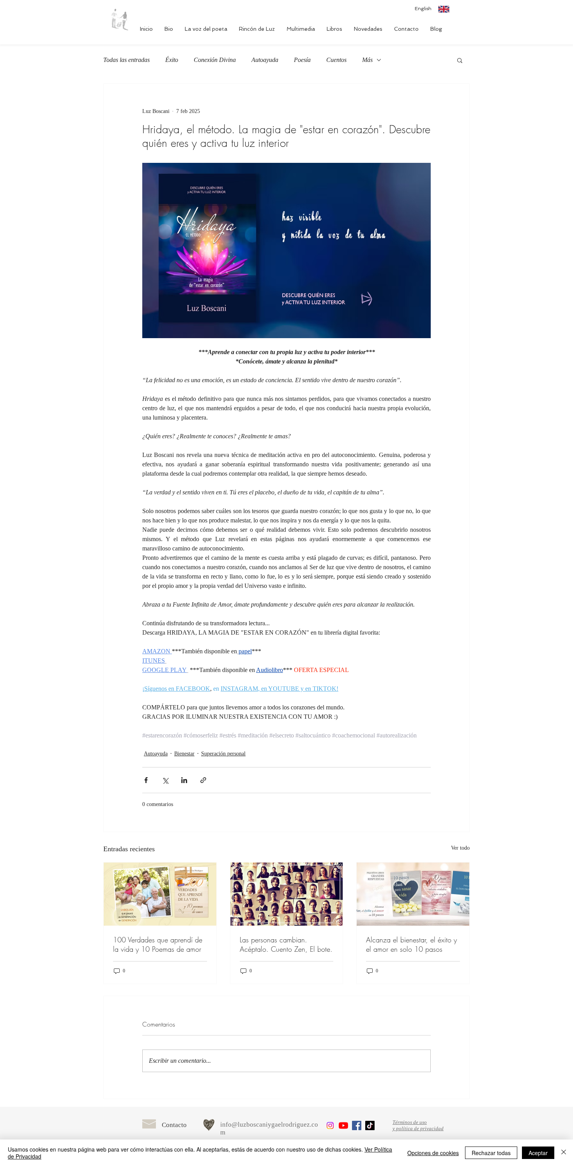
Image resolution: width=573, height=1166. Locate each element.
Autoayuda (264, 59)
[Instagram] (330, 1125)
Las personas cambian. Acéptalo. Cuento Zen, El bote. (286, 944)
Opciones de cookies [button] (433, 1153)
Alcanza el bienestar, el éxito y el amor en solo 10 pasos (411, 944)
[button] (459, 60)
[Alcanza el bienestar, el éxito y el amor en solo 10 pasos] (413, 894)
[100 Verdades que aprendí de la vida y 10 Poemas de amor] (160, 894)
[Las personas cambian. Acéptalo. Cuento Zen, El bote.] (286, 894)
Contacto (174, 1125)
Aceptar (538, 1153)
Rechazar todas (491, 1153)
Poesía (302, 59)
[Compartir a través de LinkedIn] (184, 780)
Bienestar (184, 754)
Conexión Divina (215, 59)
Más (367, 59)
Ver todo (460, 848)
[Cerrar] (563, 1153)
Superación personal (223, 754)
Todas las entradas (126, 59)
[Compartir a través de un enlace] (203, 780)
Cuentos (336, 59)
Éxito (171, 59)
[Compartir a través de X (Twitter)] (165, 780)
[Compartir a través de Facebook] (146, 780)
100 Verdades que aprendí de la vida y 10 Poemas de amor (157, 944)
